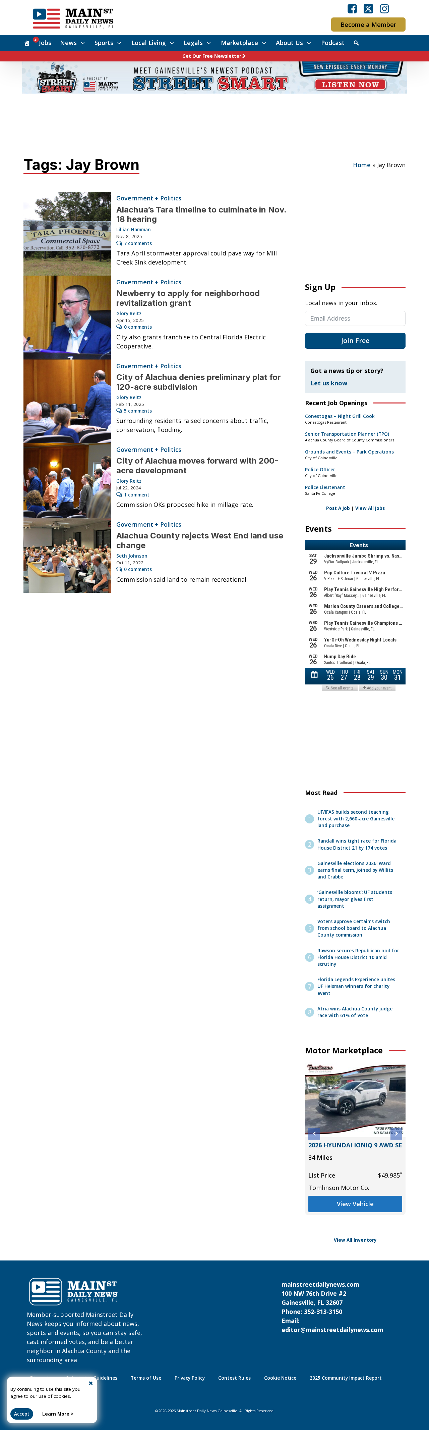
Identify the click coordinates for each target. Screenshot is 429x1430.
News (68, 43)
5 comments (138, 411)
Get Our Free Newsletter (211, 56)
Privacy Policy (190, 1378)
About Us (289, 43)
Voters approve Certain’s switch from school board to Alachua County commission (353, 928)
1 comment (136, 495)
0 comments (138, 327)
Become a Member (368, 24)
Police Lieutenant (325, 487)
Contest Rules (234, 1378)
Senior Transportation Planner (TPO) (347, 434)
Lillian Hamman (133, 230)
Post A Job (338, 508)
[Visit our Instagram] (384, 8)
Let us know (328, 383)
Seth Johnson (131, 556)
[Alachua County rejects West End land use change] (67, 555)
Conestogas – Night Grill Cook (340, 416)
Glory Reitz (128, 314)
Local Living (148, 43)
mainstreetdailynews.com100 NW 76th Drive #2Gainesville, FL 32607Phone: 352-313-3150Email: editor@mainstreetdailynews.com (332, 1307)
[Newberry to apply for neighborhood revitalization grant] (67, 318)
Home (362, 165)
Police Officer (320, 470)
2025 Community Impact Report (346, 1378)
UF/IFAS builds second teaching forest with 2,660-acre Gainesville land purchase (355, 819)
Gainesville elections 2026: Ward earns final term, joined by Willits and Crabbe (355, 870)
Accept (21, 1414)
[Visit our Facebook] (352, 8)
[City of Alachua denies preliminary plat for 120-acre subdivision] (67, 401)
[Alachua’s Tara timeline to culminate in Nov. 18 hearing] (67, 234)
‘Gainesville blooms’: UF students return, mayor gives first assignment (354, 899)
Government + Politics (148, 198)
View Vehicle (348, 1213)
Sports (104, 43)
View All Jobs (370, 508)
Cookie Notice (280, 1378)
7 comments (138, 243)
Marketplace (239, 43)
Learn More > (57, 1414)
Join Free (355, 340)
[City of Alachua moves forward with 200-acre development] (67, 480)
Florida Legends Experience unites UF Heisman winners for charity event (356, 986)
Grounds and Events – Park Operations (349, 452)
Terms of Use (146, 1378)
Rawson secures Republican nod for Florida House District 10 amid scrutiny (358, 957)
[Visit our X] (368, 8)
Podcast (333, 43)
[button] (314, 1134)
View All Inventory (355, 1240)
